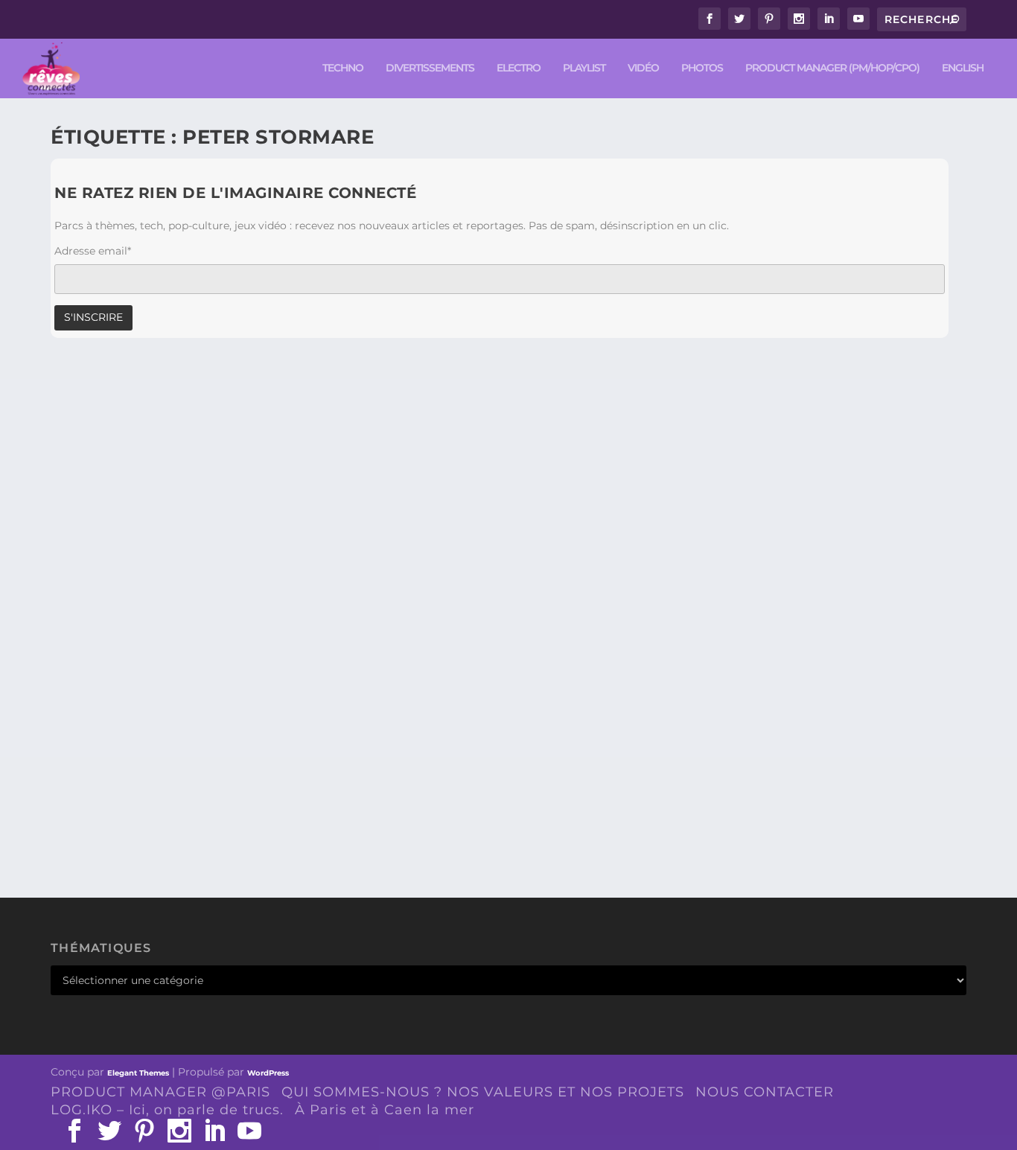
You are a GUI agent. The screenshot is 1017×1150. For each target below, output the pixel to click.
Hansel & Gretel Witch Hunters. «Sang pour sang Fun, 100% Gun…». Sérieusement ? (375, 783)
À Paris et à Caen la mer (384, 1110)
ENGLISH (962, 68)
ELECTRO (519, 68)
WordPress (268, 1073)
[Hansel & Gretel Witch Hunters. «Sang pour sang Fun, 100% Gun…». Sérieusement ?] (375, 561)
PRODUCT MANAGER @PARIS (160, 1092)
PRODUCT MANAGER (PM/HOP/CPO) (832, 68)
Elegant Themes (138, 1073)
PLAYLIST (584, 68)
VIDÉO (643, 68)
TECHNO (342, 68)
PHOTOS (702, 68)
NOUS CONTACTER (764, 1092)
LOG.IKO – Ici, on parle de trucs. (167, 1110)
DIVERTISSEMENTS (430, 68)
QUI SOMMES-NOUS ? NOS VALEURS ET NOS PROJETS (482, 1092)
